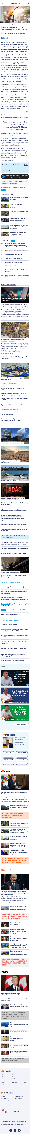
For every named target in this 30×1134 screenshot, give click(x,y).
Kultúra (14, 1076)
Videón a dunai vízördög (9, 384)
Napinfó (3, 1086)
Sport (13, 1078)
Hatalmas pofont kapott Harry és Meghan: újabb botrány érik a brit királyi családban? (14, 916)
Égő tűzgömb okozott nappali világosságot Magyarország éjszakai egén (13, 815)
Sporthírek (17, 1100)
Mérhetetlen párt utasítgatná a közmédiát (12, 443)
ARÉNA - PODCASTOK (6, 1)
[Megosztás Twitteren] (4, 38)
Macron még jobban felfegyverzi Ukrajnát (13, 587)
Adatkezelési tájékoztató (14, 1123)
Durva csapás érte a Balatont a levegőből (13, 660)
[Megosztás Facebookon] (2, 38)
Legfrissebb (15, 1082)
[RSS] (10, 1130)
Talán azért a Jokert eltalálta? (9, 624)
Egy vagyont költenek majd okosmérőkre (13, 405)
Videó (13, 1086)
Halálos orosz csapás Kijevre (10, 572)
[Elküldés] (7, 38)
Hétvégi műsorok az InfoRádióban (17, 610)
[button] (3, 170)
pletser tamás (20, 187)
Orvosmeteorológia (5, 1100)
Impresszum (4, 1123)
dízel (12, 187)
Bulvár (2, 1082)
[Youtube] (19, 1130)
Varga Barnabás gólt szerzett (9, 614)
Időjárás (25, 1086)
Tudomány (14, 1075)
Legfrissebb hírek (19, 1096)
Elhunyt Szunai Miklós (10, 409)
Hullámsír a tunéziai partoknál (11, 582)
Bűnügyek (3, 1084)
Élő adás (9, 752)
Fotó (25, 1082)
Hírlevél (25, 1084)
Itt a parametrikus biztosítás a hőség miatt (13, 553)
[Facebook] (15, 1130)
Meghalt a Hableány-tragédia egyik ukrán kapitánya (12, 378)
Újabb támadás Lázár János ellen (11, 396)
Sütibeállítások (20, 1124)
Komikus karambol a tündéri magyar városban (14, 548)
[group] (9, 170)
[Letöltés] (25, 165)
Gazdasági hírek (4, 1102)
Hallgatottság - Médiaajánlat (19, 1121)
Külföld (2, 1076)
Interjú (25, 1076)
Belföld (2, 1075)
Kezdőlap (4, 181)
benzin (3, 187)
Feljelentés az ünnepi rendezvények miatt (13, 524)
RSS (15, 1124)
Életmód (25, 1078)
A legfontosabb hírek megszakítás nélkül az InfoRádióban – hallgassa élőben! (12, 499)
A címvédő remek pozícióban (10, 620)
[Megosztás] (27, 165)
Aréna (16, 1102)
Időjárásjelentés (18, 1098)
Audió (13, 1084)
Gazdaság (9, 181)
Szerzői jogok (10, 1124)
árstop (4, 189)
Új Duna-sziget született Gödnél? (9, 480)
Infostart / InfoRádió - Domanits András (13, 33)
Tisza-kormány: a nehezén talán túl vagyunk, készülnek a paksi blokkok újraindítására (14, 860)
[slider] (19, 170)
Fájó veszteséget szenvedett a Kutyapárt (14, 393)
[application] (15, 170)
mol (8, 187)
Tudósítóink (26, 1075)
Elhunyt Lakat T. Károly (7, 414)
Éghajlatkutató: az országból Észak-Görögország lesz (10, 461)
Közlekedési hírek (4, 1098)
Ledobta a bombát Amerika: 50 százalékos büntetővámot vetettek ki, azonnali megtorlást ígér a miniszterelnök (15, 893)
